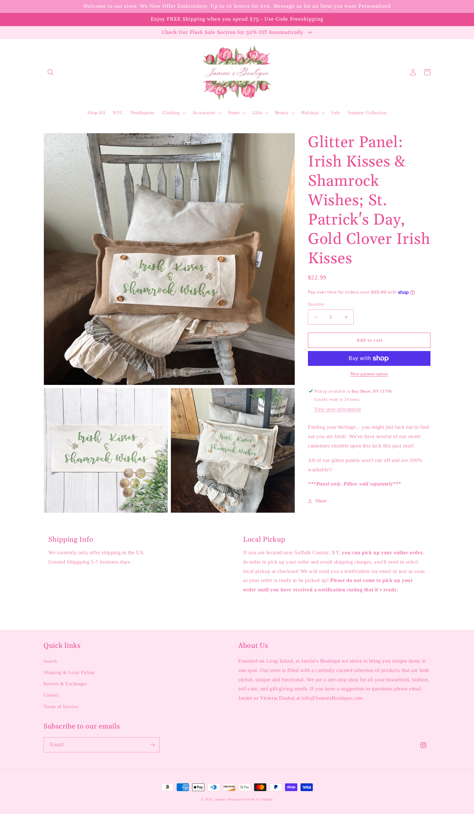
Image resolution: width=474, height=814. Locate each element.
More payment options (369, 374)
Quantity (316, 304)
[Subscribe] (152, 744)
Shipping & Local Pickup (69, 672)
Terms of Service (61, 706)
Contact (51, 695)
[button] (51, 72)
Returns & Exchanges (65, 683)
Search (50, 661)
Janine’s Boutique (228, 799)
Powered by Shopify (257, 799)
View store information (337, 409)
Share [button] (321, 501)
